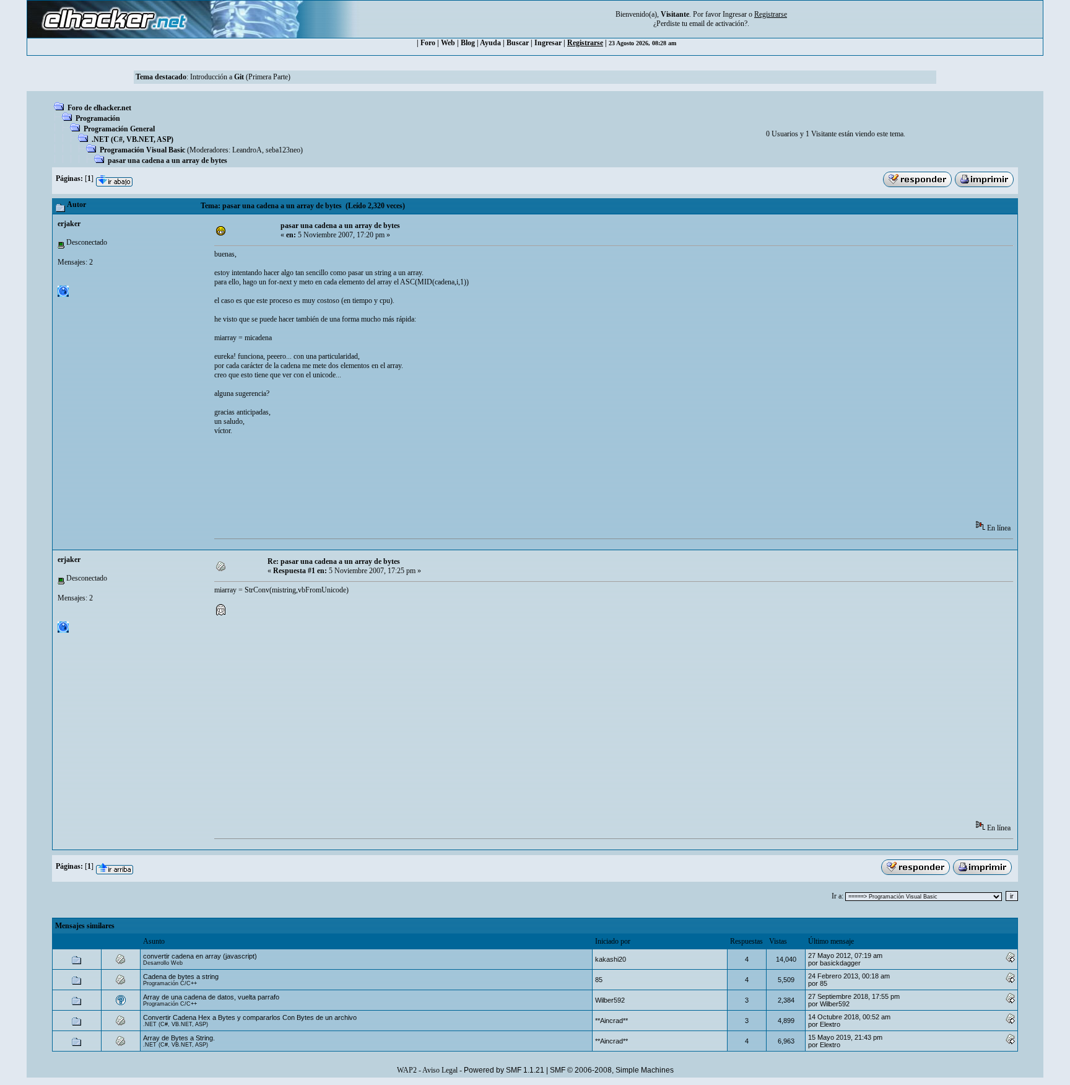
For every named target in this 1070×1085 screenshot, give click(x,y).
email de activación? (718, 23)
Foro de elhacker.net (99, 107)
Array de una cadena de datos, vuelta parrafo (211, 997)
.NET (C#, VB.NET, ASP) (132, 139)
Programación (98, 118)
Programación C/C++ (170, 983)
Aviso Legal (440, 1070)
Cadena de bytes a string (181, 976)
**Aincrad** (611, 1020)
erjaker (69, 223)
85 (598, 979)
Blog (468, 42)
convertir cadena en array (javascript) (200, 956)
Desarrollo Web (163, 963)
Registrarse (585, 42)
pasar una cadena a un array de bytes (167, 160)
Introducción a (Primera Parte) (240, 76)
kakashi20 (610, 959)
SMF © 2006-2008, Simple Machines (612, 1070)
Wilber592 (610, 1000)
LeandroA (247, 150)
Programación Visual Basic (142, 150)
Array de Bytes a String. (179, 1038)
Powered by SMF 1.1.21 (504, 1070)
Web (448, 42)
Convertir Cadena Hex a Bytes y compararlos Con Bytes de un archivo (250, 1017)
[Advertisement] (439, 482)
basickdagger (840, 963)
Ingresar (735, 14)
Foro (427, 42)
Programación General (119, 129)
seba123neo (283, 150)
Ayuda (490, 42)
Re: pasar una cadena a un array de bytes (334, 561)
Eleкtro (830, 1024)
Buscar (518, 42)
